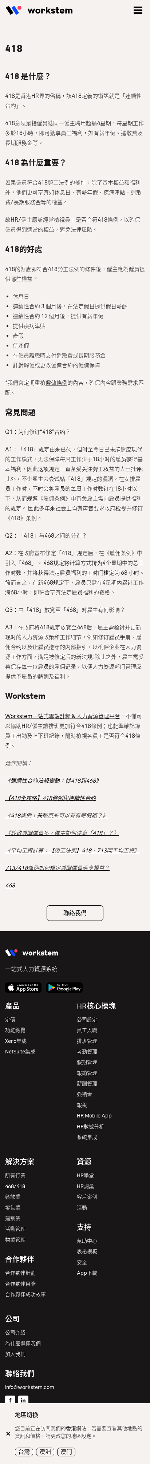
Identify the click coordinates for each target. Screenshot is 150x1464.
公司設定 (87, 1019)
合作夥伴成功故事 (25, 1294)
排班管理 (87, 1041)
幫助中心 (87, 1241)
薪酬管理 (87, 1083)
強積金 (84, 1094)
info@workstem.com (29, 1387)
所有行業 (15, 1175)
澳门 (66, 1452)
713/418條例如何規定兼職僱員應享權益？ (57, 868)
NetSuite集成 (20, 1051)
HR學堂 (85, 1175)
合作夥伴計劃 (20, 1273)
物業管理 (15, 1240)
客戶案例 (87, 1197)
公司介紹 (15, 1332)
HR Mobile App (94, 1115)
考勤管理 (87, 1051)
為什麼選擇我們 (23, 1343)
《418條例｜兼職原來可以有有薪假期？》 (56, 815)
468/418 (15, 1186)
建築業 (12, 1218)
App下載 (87, 1273)
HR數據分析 (90, 1126)
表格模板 (87, 1251)
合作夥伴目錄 (20, 1284)
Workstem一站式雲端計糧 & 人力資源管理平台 (62, 716)
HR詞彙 (85, 1186)
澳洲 (45, 1452)
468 (10, 885)
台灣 (24, 1452)
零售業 (12, 1207)
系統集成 (87, 1137)
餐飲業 (12, 1197)
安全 (82, 1262)
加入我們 (15, 1354)
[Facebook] (10, 1401)
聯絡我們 (75, 913)
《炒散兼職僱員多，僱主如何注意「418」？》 (62, 833)
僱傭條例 (56, 383)
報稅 (82, 1105)
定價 (10, 1019)
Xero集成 (16, 1041)
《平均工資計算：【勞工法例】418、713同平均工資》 (72, 850)
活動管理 (15, 1229)
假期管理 (87, 1062)
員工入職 (87, 1030)
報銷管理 (87, 1073)
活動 (82, 1207)
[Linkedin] (23, 1401)
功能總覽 (15, 1030)
